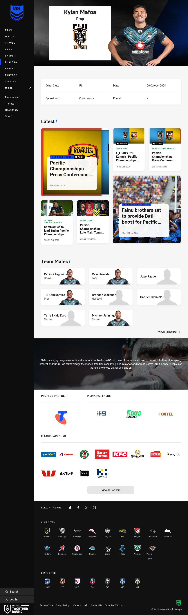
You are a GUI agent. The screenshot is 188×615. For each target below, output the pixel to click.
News (9, 30)
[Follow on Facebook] (78, 507)
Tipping (11, 81)
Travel (10, 42)
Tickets (9, 103)
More (9, 87)
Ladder (10, 55)
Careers (77, 605)
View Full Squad (167, 332)
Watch (10, 36)
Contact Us (96, 605)
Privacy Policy (62, 605)
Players (11, 62)
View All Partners (111, 490)
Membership (12, 97)
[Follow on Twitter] (86, 507)
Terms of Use (46, 605)
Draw (9, 49)
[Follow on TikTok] (70, 507)
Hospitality (11, 110)
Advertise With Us (113, 605)
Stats (9, 68)
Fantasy (11, 75)
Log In (14, 599)
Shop (8, 116)
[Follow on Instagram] (94, 507)
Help (86, 605)
